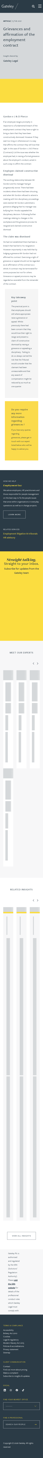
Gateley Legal (10, 61)
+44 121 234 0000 (7, 734)
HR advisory (9, 537)
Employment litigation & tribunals (20, 533)
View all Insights (21, 1235)
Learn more (17, 514)
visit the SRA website (13, 1284)
